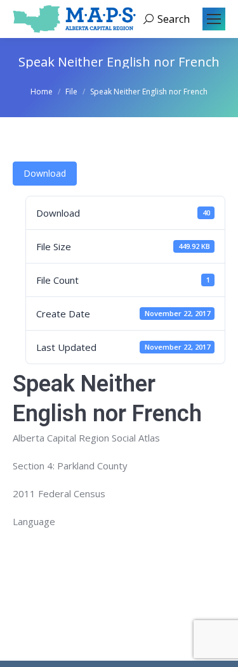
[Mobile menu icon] (213, 19)
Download (44, 173)
